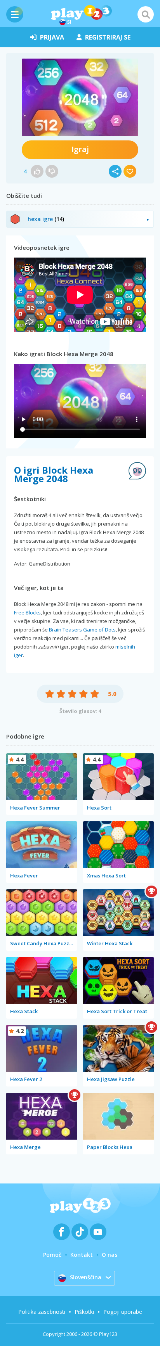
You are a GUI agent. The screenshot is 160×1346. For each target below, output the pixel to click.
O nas (109, 1254)
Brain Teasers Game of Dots (82, 629)
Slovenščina (85, 1277)
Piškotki (84, 1311)
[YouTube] (98, 1231)
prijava (52, 37)
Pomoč (52, 1254)
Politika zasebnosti (41, 1311)
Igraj (80, 149)
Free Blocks (27, 612)
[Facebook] (61, 1231)
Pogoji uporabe (122, 1311)
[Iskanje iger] (145, 14)
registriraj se (107, 37)
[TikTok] (79, 1231)
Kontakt (81, 1254)
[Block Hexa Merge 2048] (80, 97)
